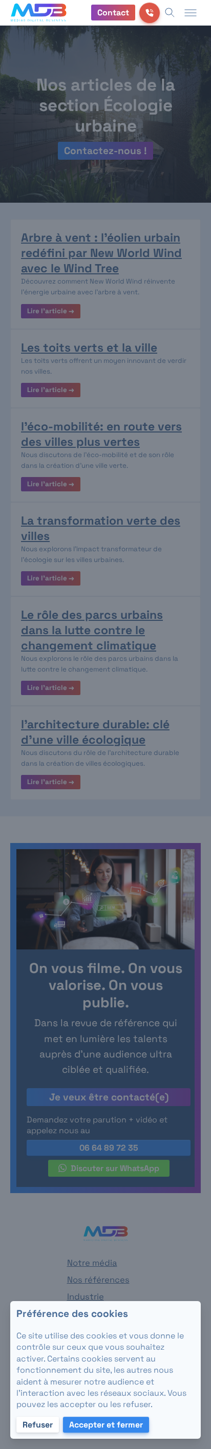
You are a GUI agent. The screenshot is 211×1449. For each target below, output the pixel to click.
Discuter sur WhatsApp (115, 1168)
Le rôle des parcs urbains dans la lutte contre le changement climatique (92, 630)
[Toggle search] (170, 13)
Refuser (38, 1424)
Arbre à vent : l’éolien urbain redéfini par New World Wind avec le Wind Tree (101, 253)
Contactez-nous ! (105, 150)
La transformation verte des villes (100, 528)
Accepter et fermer (106, 1424)
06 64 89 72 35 (108, 1147)
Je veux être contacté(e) (108, 1097)
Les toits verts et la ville (89, 347)
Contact (113, 12)
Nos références (98, 1279)
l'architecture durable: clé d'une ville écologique (95, 732)
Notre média (92, 1263)
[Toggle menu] (190, 13)
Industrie (85, 1296)
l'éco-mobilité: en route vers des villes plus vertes (101, 434)
